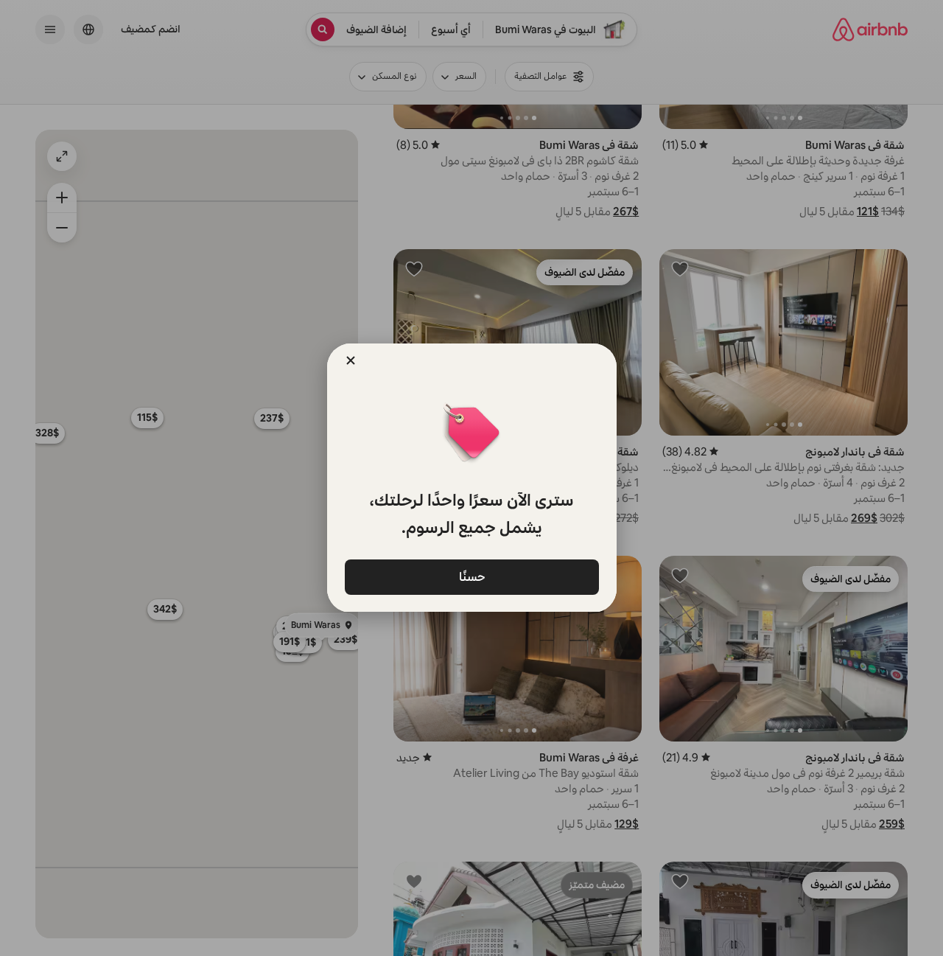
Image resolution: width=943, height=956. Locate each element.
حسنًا (471, 576)
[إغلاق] (351, 360)
